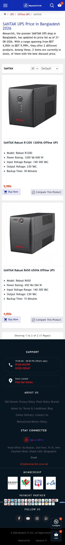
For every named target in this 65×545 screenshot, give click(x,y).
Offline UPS (24, 14)
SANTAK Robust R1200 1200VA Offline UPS (31, 142)
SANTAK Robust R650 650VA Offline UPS (29, 270)
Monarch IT (41, 540)
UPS (12, 14)
